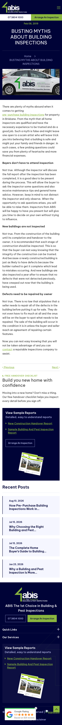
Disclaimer (40, 719)
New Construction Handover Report (30, 423)
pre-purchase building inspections (23, 114)
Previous (8, 367)
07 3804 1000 (15, 17)
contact (7, 349)
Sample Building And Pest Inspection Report (31, 431)
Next (55, 367)
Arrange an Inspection (46, 17)
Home (27, 56)
